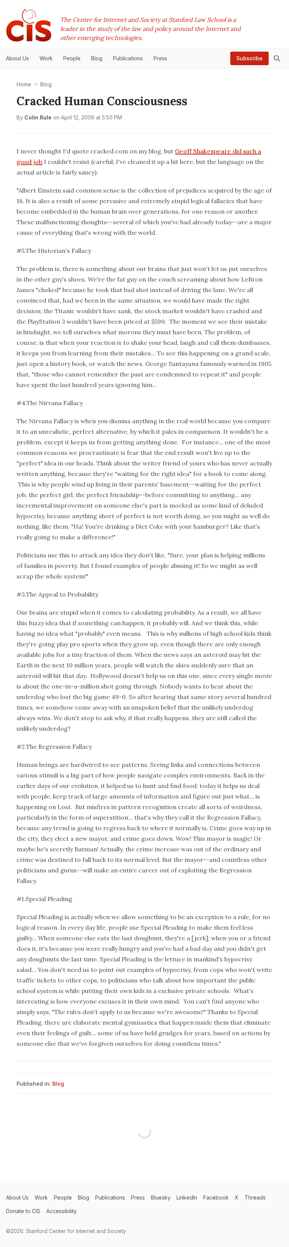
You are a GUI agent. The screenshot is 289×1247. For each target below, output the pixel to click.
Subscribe (249, 58)
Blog (58, 1083)
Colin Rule (38, 117)
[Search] (277, 58)
